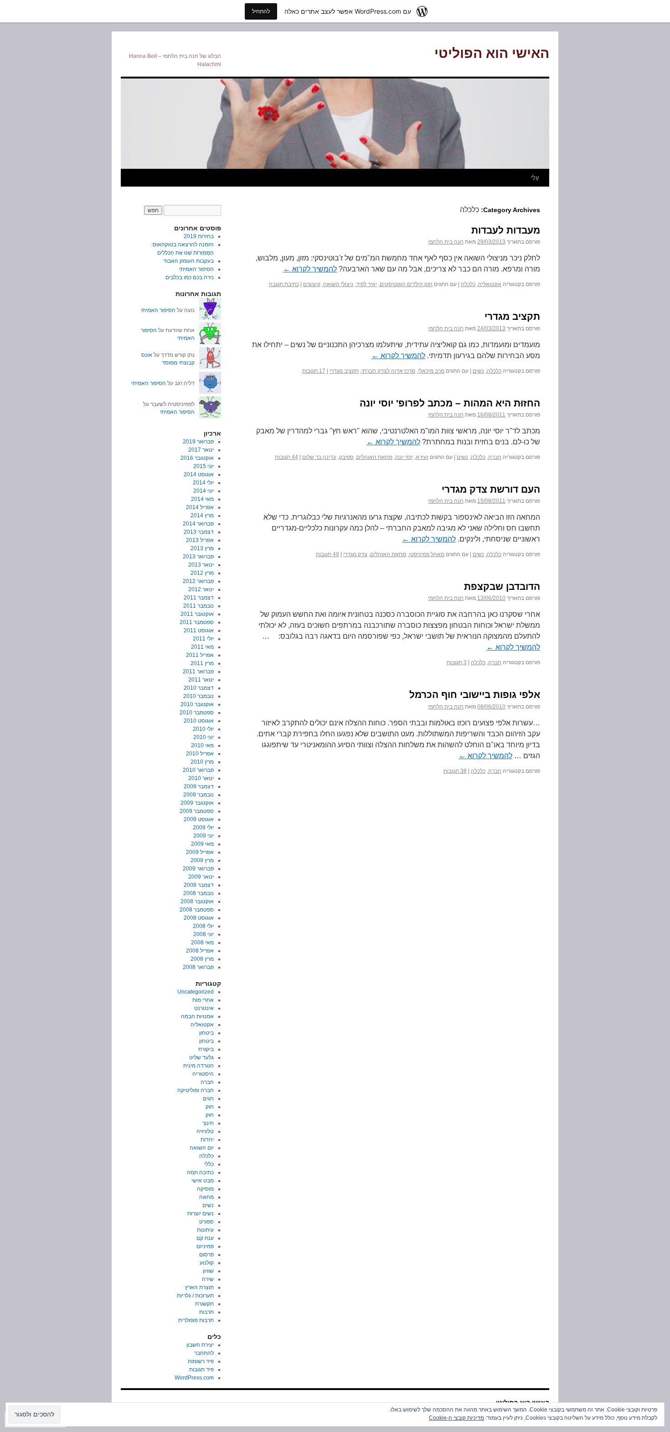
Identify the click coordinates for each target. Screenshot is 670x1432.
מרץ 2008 (202, 959)
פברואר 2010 (198, 770)
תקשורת (204, 1304)
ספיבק (346, 457)
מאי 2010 (202, 745)
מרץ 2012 (202, 573)
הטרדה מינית (198, 1065)
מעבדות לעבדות (505, 230)
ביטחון (206, 1033)
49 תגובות (327, 554)
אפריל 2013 (200, 540)
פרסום (206, 1254)
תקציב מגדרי (512, 316)
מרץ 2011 (202, 663)
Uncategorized (195, 992)
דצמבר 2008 (199, 885)
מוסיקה (205, 1189)
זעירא (422, 457)
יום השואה (202, 1148)
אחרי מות (203, 1000)
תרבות (206, 1312)
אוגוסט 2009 (199, 819)
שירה (208, 1279)
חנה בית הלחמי (446, 242)
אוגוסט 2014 (199, 474)
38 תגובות (455, 771)
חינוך (208, 1123)
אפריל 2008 (200, 951)
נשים (478, 371)
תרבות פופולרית (196, 1320)
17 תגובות (313, 371)
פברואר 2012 (198, 581)
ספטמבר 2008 (197, 909)
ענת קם (205, 1238)
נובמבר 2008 (198, 893)
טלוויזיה (205, 1131)
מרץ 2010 (202, 762)
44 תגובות (286, 457)
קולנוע (207, 1263)
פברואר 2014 (198, 524)
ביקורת (206, 1049)
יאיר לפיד (366, 284)
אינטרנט (204, 1008)
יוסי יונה (404, 457)
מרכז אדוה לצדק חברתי (388, 371)
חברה (494, 457)
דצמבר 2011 (199, 597)
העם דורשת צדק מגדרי (491, 489)
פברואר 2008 (198, 967)
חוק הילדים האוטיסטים (406, 284)
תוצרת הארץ (199, 1287)
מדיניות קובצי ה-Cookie (456, 1418)
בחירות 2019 (199, 236)
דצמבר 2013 (199, 532)
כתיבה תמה (200, 1172)
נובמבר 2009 (198, 795)
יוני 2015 (203, 466)
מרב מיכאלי (431, 371)
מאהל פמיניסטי (426, 554)
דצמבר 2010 (199, 688)
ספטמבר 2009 (197, 811)
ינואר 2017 (201, 450)
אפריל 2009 (200, 852)
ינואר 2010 (201, 778)
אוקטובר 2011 (197, 614)
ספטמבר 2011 (197, 622)
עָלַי (535, 177)
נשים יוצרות (200, 1213)
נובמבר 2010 (198, 696)
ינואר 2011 (201, 680)
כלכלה (468, 284)
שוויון (208, 1271)
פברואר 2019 (198, 441)
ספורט (206, 1222)
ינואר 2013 (201, 565)
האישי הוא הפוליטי (491, 53)
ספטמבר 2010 (197, 712)
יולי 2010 (203, 729)
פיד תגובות (201, 1369)
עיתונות (205, 1230)
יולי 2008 (203, 926)
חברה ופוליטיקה (195, 1090)
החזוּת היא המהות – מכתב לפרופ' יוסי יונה (450, 403)
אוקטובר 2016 (197, 458)
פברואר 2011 (198, 671)
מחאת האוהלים (374, 457)
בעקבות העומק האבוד (188, 261)
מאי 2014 (202, 499)
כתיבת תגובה (284, 284)
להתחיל (261, 11)
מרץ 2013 (202, 548)
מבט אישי (202, 1180)
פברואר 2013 (198, 556)
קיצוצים (311, 284)
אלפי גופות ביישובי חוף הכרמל (474, 694)
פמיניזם (205, 1246)
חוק (210, 1107)
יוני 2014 (203, 491)
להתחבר (204, 1353)
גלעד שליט (201, 1057)
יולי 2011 (203, 638)
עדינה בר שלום (319, 457)
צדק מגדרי (355, 554)
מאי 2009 (202, 844)
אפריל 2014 (200, 507)
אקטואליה (489, 284)
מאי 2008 (202, 942)
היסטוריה (203, 1074)
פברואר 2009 (198, 868)
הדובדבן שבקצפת (502, 586)
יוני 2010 (203, 737)
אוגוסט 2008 (199, 918)
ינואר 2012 (201, 589)
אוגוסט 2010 (199, 721)
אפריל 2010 (200, 753)
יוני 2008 (203, 934)
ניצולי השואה (338, 284)
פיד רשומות (201, 1361)
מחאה (206, 1197)
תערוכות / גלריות (195, 1295)
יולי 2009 (203, 827)
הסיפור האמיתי (196, 269)
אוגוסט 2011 (199, 630)
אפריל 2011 (200, 655)
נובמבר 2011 (198, 606)
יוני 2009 (203, 836)
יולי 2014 (203, 482)
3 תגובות (457, 662)
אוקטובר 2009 (197, 803)
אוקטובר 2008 (197, 901)
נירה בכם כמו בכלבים (189, 277)
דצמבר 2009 (199, 786)
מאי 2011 (202, 647)
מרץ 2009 (202, 860)
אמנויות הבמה (197, 1016)
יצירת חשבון (200, 1345)
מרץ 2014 (202, 515)
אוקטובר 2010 (197, 704)
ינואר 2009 (201, 877)
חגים (208, 1098)
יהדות (207, 1139)
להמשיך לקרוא (310, 269)
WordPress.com (194, 1378)
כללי (209, 1164)
